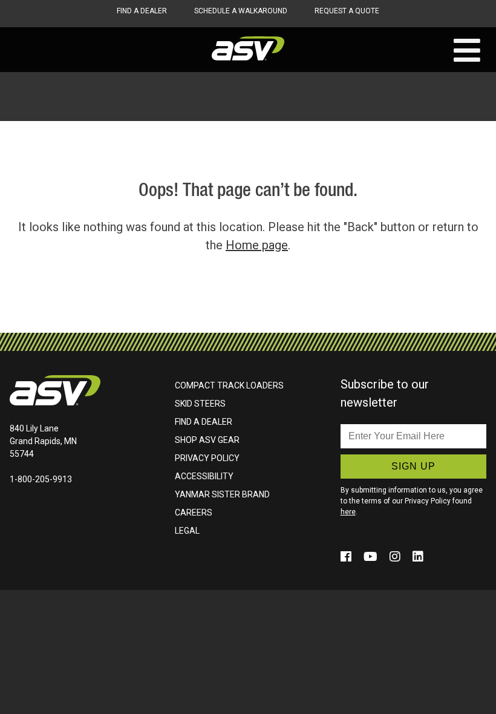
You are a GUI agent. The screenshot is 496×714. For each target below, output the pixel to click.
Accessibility (204, 476)
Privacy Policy (207, 458)
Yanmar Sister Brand (222, 494)
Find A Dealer (142, 11)
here (348, 512)
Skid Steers (200, 403)
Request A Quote (347, 11)
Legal (187, 531)
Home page (257, 245)
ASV (248, 48)
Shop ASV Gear (207, 440)
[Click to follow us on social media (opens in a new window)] (347, 556)
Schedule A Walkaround (240, 11)
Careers (193, 512)
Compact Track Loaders (229, 385)
